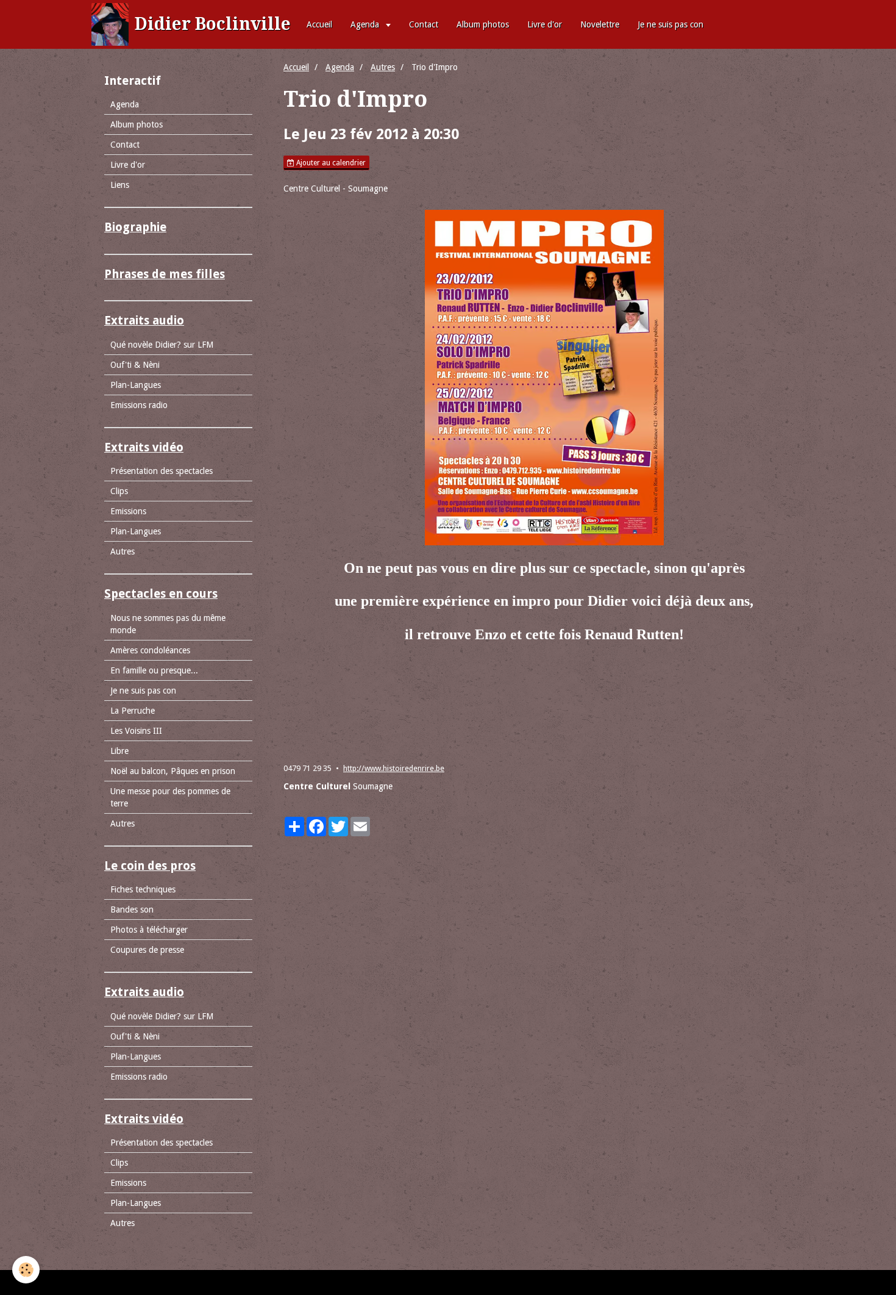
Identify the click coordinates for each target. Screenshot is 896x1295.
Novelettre (599, 24)
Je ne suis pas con (670, 24)
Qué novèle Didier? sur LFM (161, 345)
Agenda (366, 24)
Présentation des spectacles (161, 471)
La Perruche (132, 711)
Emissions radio (139, 405)
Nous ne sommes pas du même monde (168, 624)
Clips (119, 491)
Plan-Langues (135, 385)
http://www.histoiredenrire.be (393, 768)
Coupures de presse (147, 950)
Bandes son (132, 909)
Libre (119, 751)
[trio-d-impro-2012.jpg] (544, 377)
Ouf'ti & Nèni (135, 365)
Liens (119, 185)
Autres (383, 67)
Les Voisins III (136, 731)
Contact (423, 24)
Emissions (128, 511)
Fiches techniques (143, 889)
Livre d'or (544, 24)
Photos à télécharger (149, 929)
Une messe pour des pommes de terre (170, 797)
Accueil (319, 24)
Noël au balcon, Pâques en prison (172, 771)
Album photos (483, 24)
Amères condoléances (150, 650)
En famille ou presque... (154, 670)
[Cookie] (26, 1269)
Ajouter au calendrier (330, 163)
